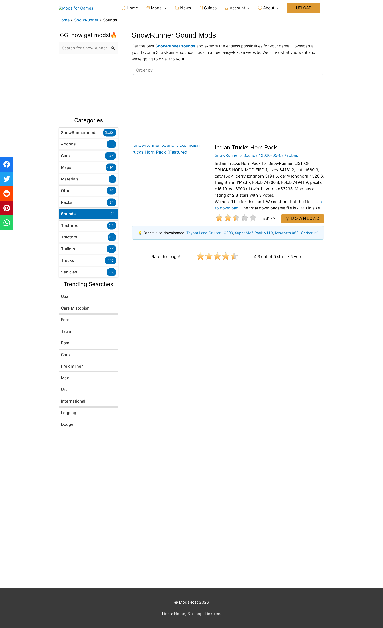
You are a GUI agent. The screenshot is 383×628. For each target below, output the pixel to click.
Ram (65, 343)
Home (132, 8)
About (268, 8)
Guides (210, 8)
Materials (69, 179)
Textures (69, 225)
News (185, 8)
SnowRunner (227, 155)
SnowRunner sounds (175, 46)
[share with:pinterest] (6, 208)
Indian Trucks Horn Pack (246, 147)
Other (66, 190)
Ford (65, 319)
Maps (66, 167)
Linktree (212, 613)
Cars (65, 155)
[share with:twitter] (6, 179)
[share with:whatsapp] (6, 222)
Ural (64, 389)
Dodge (67, 424)
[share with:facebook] (6, 164)
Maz (65, 378)
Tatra (66, 331)
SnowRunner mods (79, 132)
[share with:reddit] (6, 193)
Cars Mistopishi (75, 308)
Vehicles (69, 272)
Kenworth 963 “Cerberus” (296, 233)
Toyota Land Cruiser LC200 (209, 233)
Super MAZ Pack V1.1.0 (254, 233)
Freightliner (72, 366)
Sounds (68, 213)
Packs (66, 202)
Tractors (69, 237)
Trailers (68, 248)
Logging (68, 412)
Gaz (64, 296)
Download (304, 218)
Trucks (67, 260)
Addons (68, 144)
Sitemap (195, 613)
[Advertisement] (88, 85)
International (73, 401)
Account (237, 8)
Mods (156, 8)
